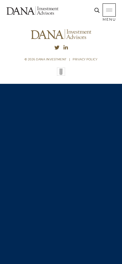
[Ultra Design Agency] (61, 74)
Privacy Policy (85, 59)
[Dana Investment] (32, 14)
